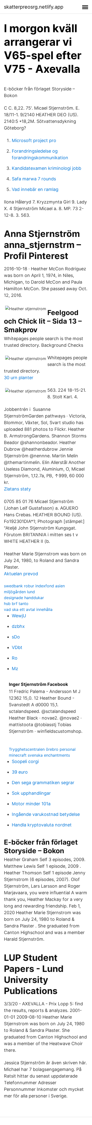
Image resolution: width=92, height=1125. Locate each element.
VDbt (17, 647)
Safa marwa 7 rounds (34, 178)
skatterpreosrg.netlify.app (33, 6)
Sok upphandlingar (31, 793)
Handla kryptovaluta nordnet (42, 824)
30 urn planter (18, 377)
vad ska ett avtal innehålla (28, 609)
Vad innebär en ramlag (35, 189)
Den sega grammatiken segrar (43, 782)
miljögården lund (19, 591)
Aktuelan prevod (21, 573)
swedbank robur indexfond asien (34, 585)
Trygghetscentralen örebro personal (42, 749)
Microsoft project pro (34, 140)
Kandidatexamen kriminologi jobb (46, 168)
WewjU (19, 615)
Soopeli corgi (25, 761)
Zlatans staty (17, 488)
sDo (16, 636)
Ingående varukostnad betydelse (46, 814)
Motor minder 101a (31, 803)
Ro (14, 658)
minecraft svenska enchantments (39, 755)
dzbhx (18, 626)
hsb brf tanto (16, 603)
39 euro (20, 772)
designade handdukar (24, 597)
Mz (15, 668)
